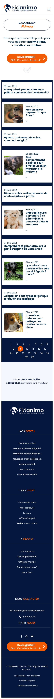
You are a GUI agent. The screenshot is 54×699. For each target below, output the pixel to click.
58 (32, 356)
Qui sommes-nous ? (27, 567)
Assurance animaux (27, 474)
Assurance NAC (27, 469)
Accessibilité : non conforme (27, 675)
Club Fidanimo (27, 551)
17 (29, 353)
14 (11, 353)
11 (33, 348)
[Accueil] (20, 7)
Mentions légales (27, 680)
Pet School (27, 572)
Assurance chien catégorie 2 (27, 458)
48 (26, 356)
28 (41, 353)
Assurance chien (27, 443)
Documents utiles (27, 502)
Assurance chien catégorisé (27, 448)
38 (47, 353)
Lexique (27, 513)
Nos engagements (27, 556)
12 (39, 348)
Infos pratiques (27, 507)
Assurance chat (27, 464)
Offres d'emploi (27, 518)
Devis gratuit (26, 58)
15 (17, 353)
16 (23, 353)
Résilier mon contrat (27, 523)
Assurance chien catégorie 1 (27, 453)
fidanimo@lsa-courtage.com (28, 610)
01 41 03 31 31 (28, 616)
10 (27, 348)
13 (45, 348)
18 (35, 353)
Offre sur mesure (27, 561)
